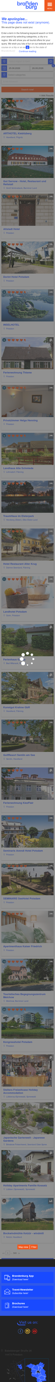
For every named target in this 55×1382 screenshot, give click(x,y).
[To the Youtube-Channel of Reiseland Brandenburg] (34, 1330)
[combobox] (27, 61)
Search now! (27, 89)
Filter (33, 1247)
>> (19, 1253)
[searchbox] (22, 61)
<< (3, 1253)
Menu (49, 8)
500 (15, 1253)
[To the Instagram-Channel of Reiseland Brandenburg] (27, 1330)
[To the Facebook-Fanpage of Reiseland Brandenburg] (20, 1330)
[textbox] (16, 74)
